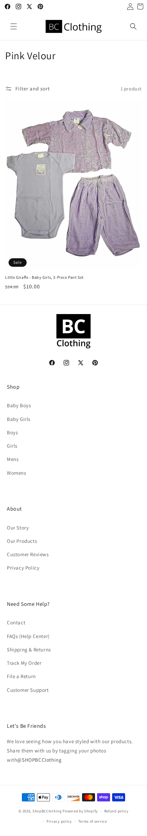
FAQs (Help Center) (28, 636)
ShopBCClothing (47, 810)
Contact (16, 622)
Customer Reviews (28, 554)
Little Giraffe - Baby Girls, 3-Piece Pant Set (44, 277)
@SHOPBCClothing (39, 760)
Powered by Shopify (80, 810)
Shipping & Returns (29, 649)
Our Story (18, 527)
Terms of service (92, 821)
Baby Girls (18, 419)
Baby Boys (19, 405)
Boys (12, 432)
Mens (12, 459)
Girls (12, 445)
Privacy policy (59, 821)
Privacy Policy (23, 567)
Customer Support (28, 690)
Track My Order (24, 663)
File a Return (21, 676)
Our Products (22, 541)
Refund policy (116, 811)
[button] (13, 26)
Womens (16, 473)
